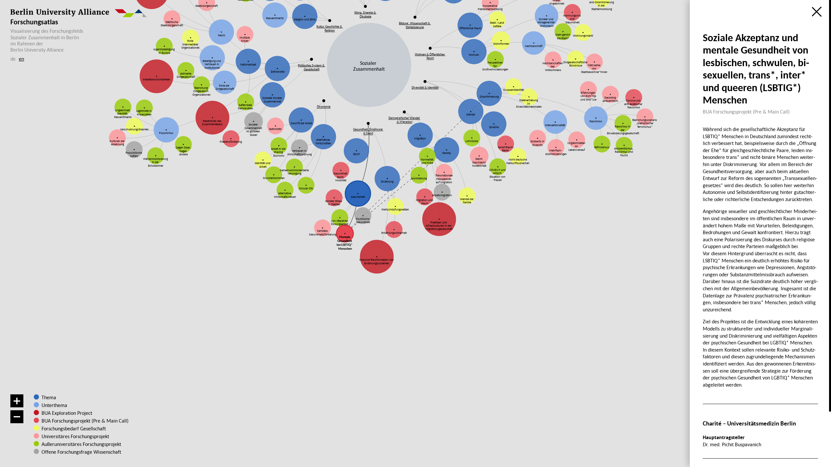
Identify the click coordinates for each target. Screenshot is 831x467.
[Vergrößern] (16, 400)
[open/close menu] (817, 11)
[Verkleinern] (16, 416)
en (21, 58)
